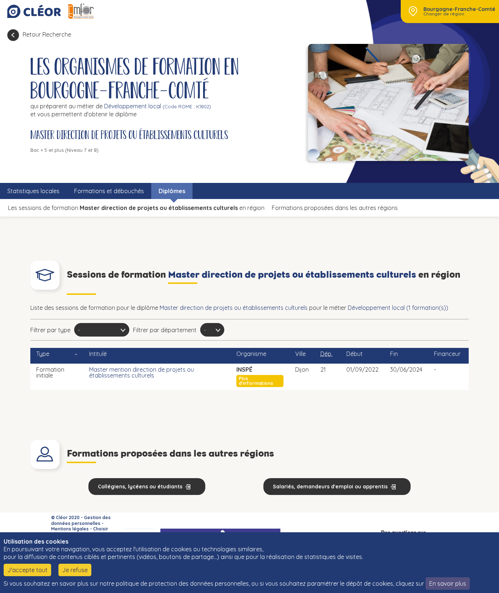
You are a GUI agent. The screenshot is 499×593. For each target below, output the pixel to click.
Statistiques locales (33, 191)
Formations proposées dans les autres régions (335, 207)
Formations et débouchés (109, 191)
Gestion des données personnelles (81, 520)
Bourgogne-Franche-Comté (459, 9)
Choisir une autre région (79, 531)
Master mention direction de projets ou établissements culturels (141, 372)
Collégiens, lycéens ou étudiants (140, 486)
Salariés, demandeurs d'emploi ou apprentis (330, 486)
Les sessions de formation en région (136, 207)
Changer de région (443, 14)
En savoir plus (447, 583)
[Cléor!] (34, 11)
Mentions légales (70, 529)
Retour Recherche (47, 34)
